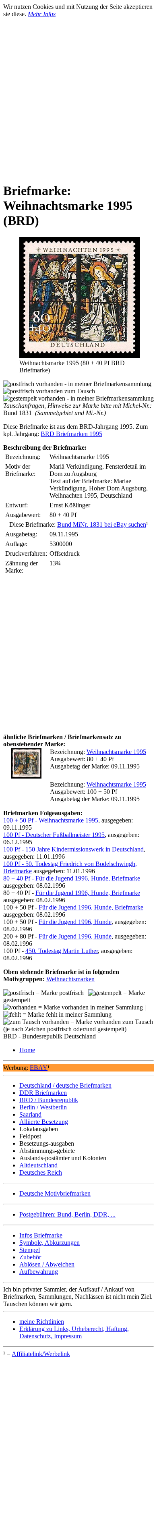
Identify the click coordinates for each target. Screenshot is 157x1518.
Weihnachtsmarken (70, 979)
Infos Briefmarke (40, 1235)
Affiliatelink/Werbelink (41, 1353)
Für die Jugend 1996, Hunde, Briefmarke (87, 892)
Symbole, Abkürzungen (49, 1242)
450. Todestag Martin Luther (61, 950)
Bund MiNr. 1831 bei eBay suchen (101, 524)
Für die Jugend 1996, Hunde (75, 921)
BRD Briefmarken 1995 (71, 433)
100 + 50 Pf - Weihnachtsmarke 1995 (50, 820)
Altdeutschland (38, 1165)
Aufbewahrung (38, 1271)
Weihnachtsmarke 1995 (116, 751)
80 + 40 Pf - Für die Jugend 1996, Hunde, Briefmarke (71, 878)
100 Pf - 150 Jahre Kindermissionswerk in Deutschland (73, 849)
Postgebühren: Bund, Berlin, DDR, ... (67, 1214)
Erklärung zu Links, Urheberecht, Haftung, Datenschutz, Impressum (74, 1332)
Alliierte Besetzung (43, 1121)
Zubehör (30, 1257)
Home (27, 1050)
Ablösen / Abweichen (46, 1264)
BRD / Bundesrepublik (48, 1099)
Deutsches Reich (40, 1172)
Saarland (30, 1114)
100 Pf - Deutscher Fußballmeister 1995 (54, 834)
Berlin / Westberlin (43, 1107)
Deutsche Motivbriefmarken (55, 1193)
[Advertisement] (78, 96)
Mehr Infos (42, 13)
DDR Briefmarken (43, 1092)
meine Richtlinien (41, 1321)
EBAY (39, 1067)
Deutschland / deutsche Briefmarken (65, 1085)
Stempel (29, 1249)
